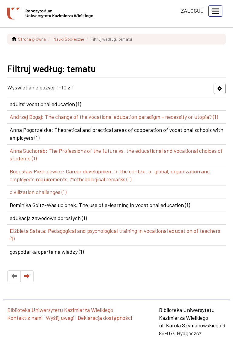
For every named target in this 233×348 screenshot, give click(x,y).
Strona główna (32, 39)
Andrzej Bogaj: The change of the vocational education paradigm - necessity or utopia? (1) (114, 116)
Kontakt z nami (24, 317)
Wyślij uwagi (60, 317)
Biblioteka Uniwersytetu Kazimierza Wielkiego (60, 309)
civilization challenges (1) (38, 192)
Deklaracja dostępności (105, 317)
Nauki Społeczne (68, 39)
